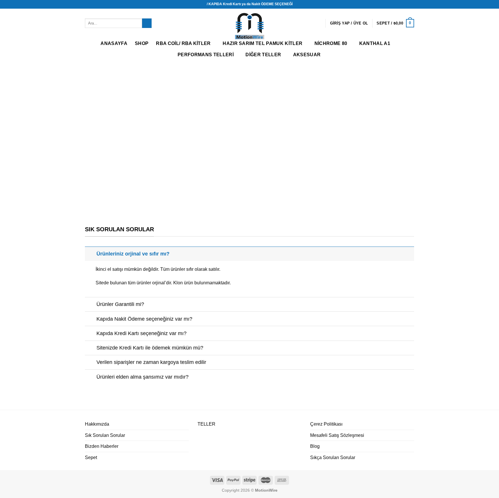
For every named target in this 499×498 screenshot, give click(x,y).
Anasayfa (113, 43)
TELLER (206, 424)
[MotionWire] (250, 26)
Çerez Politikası (326, 424)
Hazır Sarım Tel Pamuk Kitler (262, 43)
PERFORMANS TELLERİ (206, 54)
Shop (141, 43)
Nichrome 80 (330, 43)
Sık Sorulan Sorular (105, 435)
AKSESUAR (307, 54)
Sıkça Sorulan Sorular (332, 457)
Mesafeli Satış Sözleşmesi (337, 435)
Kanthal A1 (374, 43)
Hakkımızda (97, 424)
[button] (9, 138)
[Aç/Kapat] (90, 253)
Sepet (91, 457)
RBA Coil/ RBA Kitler (183, 43)
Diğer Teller (263, 54)
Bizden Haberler (101, 446)
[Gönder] (147, 23)
